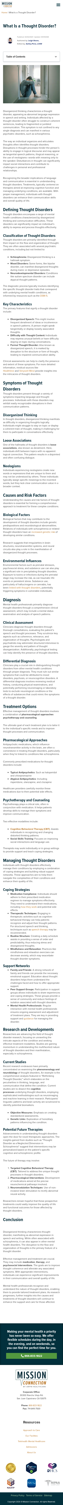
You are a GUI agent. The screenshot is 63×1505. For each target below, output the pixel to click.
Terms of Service (34, 1495)
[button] (58, 5)
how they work (29, 907)
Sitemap (48, 1495)
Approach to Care (31, 1430)
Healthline (8, 371)
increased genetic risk (43, 532)
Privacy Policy (17, 1495)
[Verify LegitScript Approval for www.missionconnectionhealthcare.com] (31, 1467)
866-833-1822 (35, 1405)
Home (4, 12)
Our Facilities (31, 1435)
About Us (31, 1452)
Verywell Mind (27, 371)
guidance (29, 1018)
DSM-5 (43, 295)
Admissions (31, 1447)
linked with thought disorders (24, 587)
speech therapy (39, 929)
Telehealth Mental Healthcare (31, 1441)
